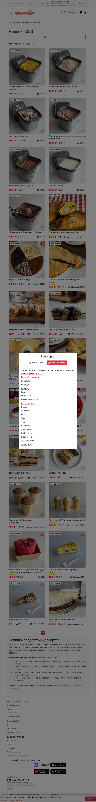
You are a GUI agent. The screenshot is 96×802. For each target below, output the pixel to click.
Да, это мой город (56, 363)
